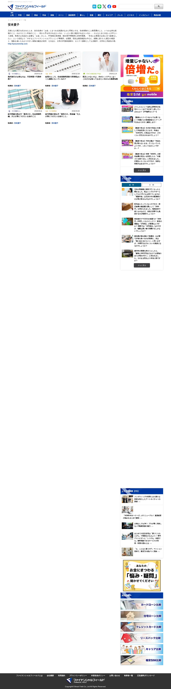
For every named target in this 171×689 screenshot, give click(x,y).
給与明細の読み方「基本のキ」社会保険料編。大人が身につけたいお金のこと (24, 115)
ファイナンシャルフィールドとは (29, 675)
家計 (99, 15)
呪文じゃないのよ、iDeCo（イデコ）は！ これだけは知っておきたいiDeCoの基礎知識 (100, 78)
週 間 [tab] (131, 185)
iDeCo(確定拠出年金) (94, 73)
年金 (44, 15)
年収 (20, 15)
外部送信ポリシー (98, 675)
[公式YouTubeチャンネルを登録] (114, 6)
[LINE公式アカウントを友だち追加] (99, 6)
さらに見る (142, 170)
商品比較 (157, 15)
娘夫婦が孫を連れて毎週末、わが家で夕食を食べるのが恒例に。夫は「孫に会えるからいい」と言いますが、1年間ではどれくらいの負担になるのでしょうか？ (147, 241)
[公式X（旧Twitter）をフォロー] (104, 6)
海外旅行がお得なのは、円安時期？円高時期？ (24, 78)
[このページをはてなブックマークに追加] (94, 6)
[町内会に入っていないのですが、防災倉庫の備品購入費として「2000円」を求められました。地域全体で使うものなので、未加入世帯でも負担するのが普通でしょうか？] (127, 207)
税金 (36, 15)
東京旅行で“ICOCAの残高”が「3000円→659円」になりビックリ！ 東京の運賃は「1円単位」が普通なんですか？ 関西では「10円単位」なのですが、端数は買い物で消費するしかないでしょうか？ (148, 225)
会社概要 (50, 675)
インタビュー (144, 15)
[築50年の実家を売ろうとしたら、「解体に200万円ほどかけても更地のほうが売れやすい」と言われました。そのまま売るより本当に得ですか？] (127, 253)
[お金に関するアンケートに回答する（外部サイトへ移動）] (142, 575)
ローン (61, 15)
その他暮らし (16, 73)
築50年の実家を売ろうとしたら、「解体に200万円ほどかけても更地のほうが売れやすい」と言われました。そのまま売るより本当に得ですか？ (147, 255)
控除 (50, 73)
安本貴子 (17, 85)
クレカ (120, 15)
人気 (12, 15)
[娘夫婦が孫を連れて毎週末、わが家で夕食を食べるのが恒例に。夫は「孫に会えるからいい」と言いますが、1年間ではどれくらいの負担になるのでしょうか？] (127, 239)
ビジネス (130, 15)
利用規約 (61, 675)
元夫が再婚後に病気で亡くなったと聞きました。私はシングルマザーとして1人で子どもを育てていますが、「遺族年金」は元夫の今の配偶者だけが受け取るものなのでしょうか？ (147, 194)
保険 (52, 15)
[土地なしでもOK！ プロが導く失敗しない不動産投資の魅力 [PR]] (142, 528)
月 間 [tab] (151, 185)
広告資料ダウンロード (146, 675)
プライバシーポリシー (78, 675)
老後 (91, 15)
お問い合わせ (114, 675)
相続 (28, 15)
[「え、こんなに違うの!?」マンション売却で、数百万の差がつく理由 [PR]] (142, 555)
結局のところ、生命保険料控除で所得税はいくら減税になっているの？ (62, 78)
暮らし (82, 15)
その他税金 (53, 111)
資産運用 (71, 15)
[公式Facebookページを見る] (109, 6)
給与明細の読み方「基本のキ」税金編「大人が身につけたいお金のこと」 (62, 115)
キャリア (109, 15)
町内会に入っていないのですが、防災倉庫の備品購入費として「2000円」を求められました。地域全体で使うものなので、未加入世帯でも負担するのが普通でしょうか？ (147, 208)
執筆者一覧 (128, 675)
